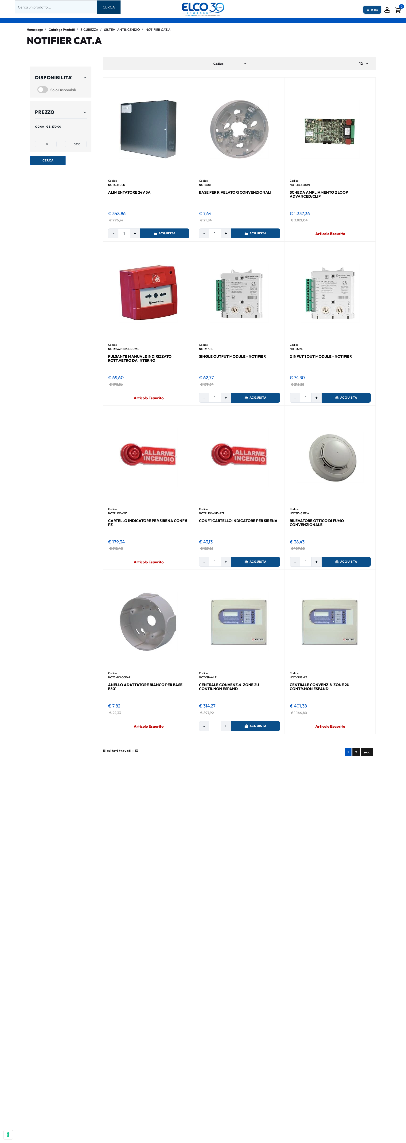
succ (367, 752)
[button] (109, 7)
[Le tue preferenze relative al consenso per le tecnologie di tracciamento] (8, 1134)
